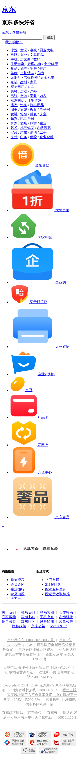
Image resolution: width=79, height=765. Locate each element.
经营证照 (70, 690)
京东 (9, 9)
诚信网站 (64, 734)
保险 (33, 137)
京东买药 (18, 100)
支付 (14, 137)
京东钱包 (34, 713)
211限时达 (53, 584)
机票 (14, 123)
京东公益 (38, 626)
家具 (33, 82)
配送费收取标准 (57, 594)
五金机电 (47, 77)
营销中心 (28, 617)
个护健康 (51, 64)
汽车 (23, 105)
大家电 (16, 599)
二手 (43, 132)
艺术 (14, 128)
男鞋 (14, 91)
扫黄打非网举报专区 (64, 742)
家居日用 (18, 87)
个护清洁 (27, 73)
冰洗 (14, 50)
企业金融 (47, 137)
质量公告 (66, 621)
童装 (33, 96)
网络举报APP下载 (39, 742)
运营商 (25, 59)
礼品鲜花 (27, 128)
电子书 (45, 109)
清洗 (33, 132)
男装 (14, 96)
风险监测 (47, 621)
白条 (23, 137)
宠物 (40, 73)
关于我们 (9, 612)
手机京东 (47, 617)
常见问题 (18, 594)
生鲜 (33, 68)
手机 (14, 59)
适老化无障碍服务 (28, 750)
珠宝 (43, 114)
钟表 (33, 114)
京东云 (52, 713)
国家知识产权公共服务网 (48, 750)
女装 (23, 96)
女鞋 (14, 114)
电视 (33, 50)
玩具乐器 (27, 119)
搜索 (49, 37)
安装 (14, 132)
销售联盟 (9, 621)
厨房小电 (34, 64)
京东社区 (28, 621)
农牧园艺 (44, 128)
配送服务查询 (55, 589)
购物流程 (18, 580)
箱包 (23, 114)
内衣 (43, 96)
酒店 (23, 123)
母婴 (14, 119)
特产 (43, 68)
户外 (33, 91)
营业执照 (53, 699)
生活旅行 (18, 589)
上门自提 (52, 580)
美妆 (14, 73)
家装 (14, 82)
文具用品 (37, 55)
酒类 (23, 68)
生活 (43, 123)
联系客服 (47, 612)
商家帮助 (9, 617)
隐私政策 (19, 626)
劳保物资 (31, 77)
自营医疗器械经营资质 (36, 649)
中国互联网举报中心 (15, 742)
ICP (29, 645)
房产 (14, 105)
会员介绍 (18, 584)
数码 (36, 59)
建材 (23, 82)
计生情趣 (34, 100)
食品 (14, 68)
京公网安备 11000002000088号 (31, 640)
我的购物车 (14, 42)
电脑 (14, 55)
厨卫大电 (47, 50)
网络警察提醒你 (39, 734)
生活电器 (18, 64)
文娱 (23, 109)
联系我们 (28, 612)
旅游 (33, 123)
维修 (23, 132)
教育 (33, 109)
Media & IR (58, 626)
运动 (23, 91)
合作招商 (66, 612)
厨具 (30, 87)
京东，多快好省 (14, 32)
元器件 (16, 77)
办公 (23, 55)
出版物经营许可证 (19, 672)
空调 (23, 50)
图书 (14, 109)
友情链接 (66, 617)
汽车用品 (37, 105)
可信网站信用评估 (15, 734)
